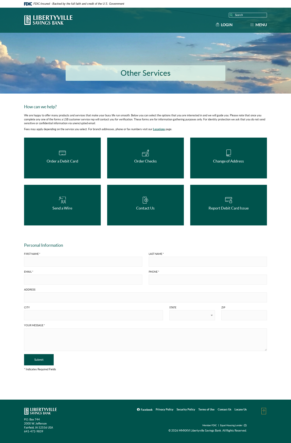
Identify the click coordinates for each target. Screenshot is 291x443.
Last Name (156, 253)
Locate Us (241, 409)
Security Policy (186, 409)
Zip (223, 307)
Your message (34, 325)
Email (28, 271)
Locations (159, 129)
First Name (32, 253)
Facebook (147, 409)
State (172, 307)
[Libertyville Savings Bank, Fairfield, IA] (48, 20)
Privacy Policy (164, 409)
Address (29, 289)
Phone (154, 271)
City (27, 307)
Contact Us (224, 409)
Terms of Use (206, 409)
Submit (38, 359)
